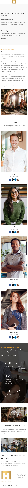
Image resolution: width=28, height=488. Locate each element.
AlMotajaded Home (11, 485)
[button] (14, 414)
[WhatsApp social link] (19, 478)
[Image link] (6, 476)
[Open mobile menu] (1, 2)
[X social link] (13, 179)
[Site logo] (14, 2)
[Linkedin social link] (15, 179)
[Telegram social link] (22, 478)
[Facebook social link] (10, 179)
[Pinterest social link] (22, 475)
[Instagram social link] (18, 179)
